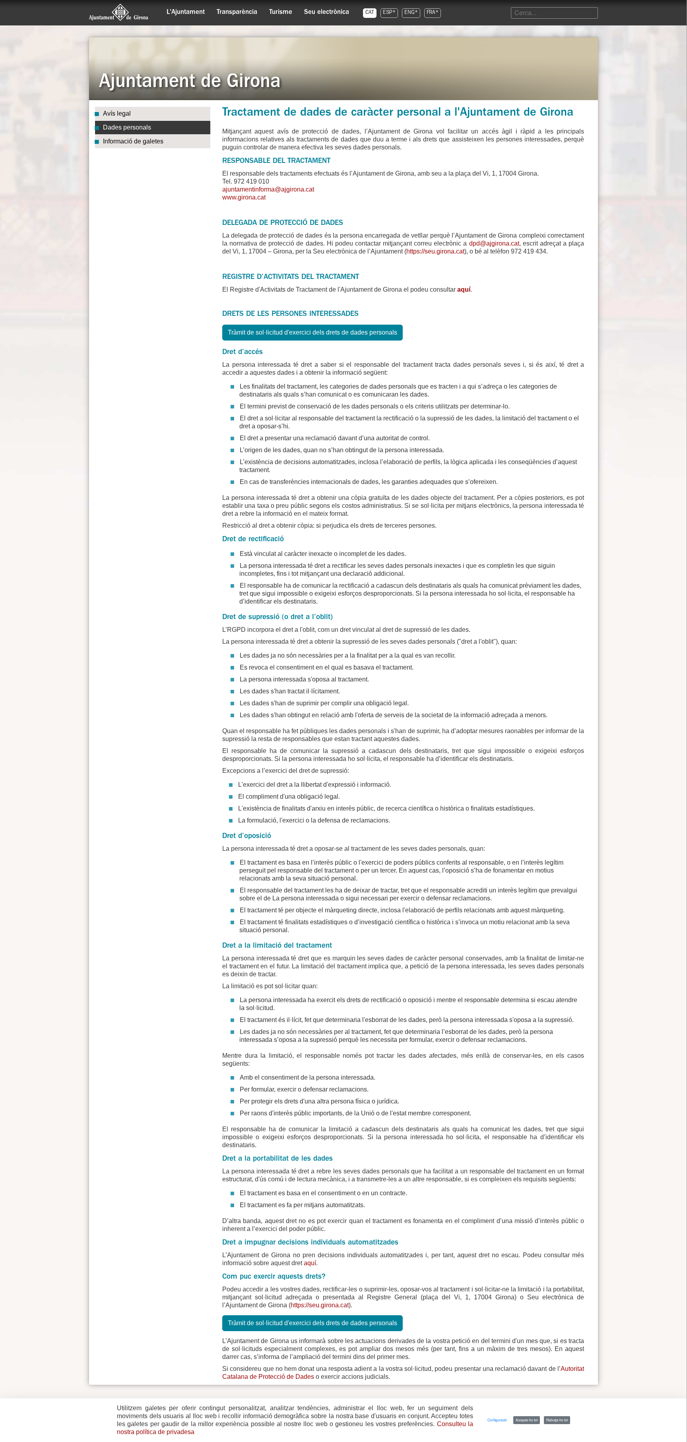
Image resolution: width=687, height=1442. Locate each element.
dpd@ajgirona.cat (494, 243)
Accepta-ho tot (527, 1419)
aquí (463, 289)
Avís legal (117, 113)
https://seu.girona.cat (435, 251)
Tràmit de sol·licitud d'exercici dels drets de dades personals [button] (312, 332)
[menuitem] (186, 10)
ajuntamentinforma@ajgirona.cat (268, 189)
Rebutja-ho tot (557, 1419)
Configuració (497, 1419)
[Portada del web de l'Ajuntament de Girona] (119, 12)
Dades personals (127, 127)
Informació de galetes (133, 141)
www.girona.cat (244, 197)
